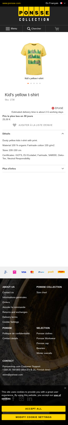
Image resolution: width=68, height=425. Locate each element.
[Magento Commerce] (34, 14)
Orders (6, 302)
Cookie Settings (10, 322)
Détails (6, 133)
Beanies (40, 348)
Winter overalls (44, 353)
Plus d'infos (9, 168)
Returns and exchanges (14, 312)
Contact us (8, 292)
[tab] (34, 133)
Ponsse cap (42, 343)
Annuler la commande (13, 307)
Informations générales (14, 297)
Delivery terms (9, 317)
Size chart (41, 292)
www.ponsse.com (11, 3)
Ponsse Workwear (45, 338)
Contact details (10, 338)
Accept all (33, 408)
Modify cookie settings (34, 417)
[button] (56, 3)
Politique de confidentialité (16, 333)
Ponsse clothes (44, 333)
